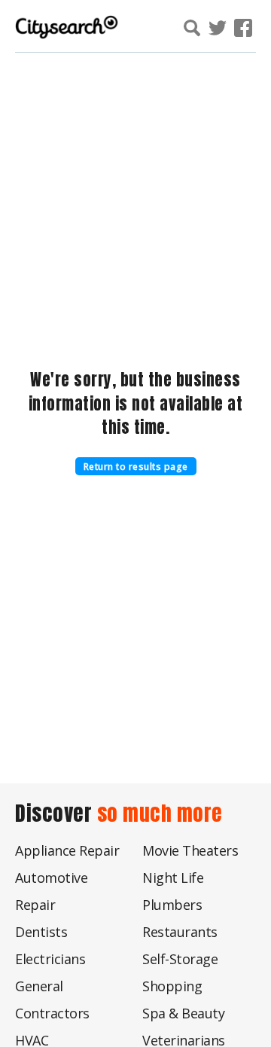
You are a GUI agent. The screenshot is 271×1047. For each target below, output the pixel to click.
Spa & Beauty (183, 1013)
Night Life (172, 877)
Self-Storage (180, 959)
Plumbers (172, 905)
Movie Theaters (190, 850)
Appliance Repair (67, 850)
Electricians (50, 959)
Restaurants (180, 932)
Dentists (41, 932)
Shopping (172, 986)
